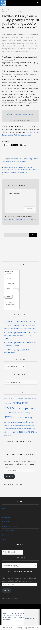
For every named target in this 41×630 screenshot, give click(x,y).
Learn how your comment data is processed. (20, 219)
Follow (6, 590)
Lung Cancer (23, 159)
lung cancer (19, 417)
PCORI (24, 428)
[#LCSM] (3, 5)
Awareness (6, 517)
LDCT (7, 417)
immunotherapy (25, 413)
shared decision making (23, 432)
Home (4, 508)
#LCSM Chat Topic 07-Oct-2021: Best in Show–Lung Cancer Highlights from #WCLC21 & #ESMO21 (20, 335)
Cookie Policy (7, 619)
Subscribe (9, 476)
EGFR (9, 413)
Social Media (21, 161)
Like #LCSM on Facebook (20, 441)
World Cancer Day (8, 435)
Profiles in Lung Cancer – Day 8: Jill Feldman (18, 167)
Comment (29, 208)
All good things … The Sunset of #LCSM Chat (19, 321)
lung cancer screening (14, 425)
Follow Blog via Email (20, 571)
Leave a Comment (8, 9)
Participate (5, 522)
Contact (4, 539)
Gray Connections (24, 12)
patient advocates (17, 428)
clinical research (8, 403)
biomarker (15, 399)
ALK (10, 399)
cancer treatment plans (27, 399)
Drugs (5, 413)
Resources (5, 535)
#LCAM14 (6, 399)
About (4, 513)
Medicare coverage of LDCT (27, 425)
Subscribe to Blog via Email (20, 454)
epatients (15, 413)
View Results (8, 302)
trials (36, 432)
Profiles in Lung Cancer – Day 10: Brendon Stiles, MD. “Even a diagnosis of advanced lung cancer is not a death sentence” (20, 172)
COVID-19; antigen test (20, 408)
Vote (8, 296)
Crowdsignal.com (9, 304)
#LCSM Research (8, 530)
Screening (29, 428)
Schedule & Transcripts (10, 526)
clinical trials (20, 402)
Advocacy (14, 159)
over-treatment (8, 428)
